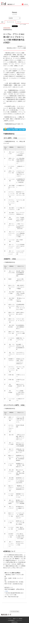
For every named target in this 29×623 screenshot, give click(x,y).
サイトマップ (19, 620)
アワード (19, 22)
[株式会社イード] (8, 3)
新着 (2, 22)
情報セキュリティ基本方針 (17, 618)
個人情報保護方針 (11, 620)
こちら (6, 591)
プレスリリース (10, 22)
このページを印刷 (23, 24)
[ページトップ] (15, 611)
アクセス (9, 618)
